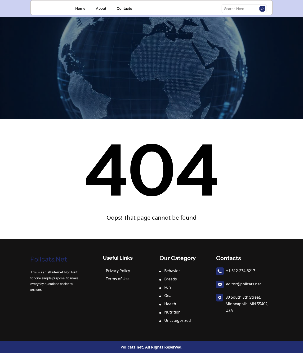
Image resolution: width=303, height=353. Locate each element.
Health (170, 303)
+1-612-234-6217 (240, 270)
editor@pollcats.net (243, 284)
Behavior (172, 270)
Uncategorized (177, 320)
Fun (167, 287)
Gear (168, 295)
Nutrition (172, 312)
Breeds (170, 279)
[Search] (262, 8)
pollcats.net (48, 259)
